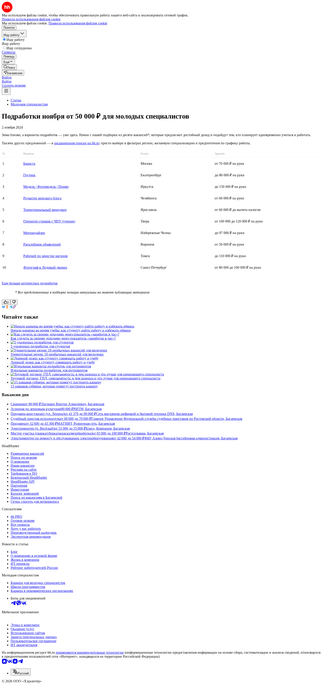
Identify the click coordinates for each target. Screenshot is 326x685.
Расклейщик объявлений (42, 244)
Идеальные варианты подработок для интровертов (49, 370)
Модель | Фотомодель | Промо (46, 187)
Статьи (16, 100)
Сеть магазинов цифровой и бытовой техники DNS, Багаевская (144, 414)
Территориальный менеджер (45, 210)
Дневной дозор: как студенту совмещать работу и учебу (53, 362)
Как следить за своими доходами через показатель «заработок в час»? (63, 338)
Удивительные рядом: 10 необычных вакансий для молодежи (57, 354)
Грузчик (29, 175)
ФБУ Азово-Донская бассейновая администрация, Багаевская (191, 438)
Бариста (29, 163)
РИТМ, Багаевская (87, 409)
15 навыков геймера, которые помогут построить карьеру (54, 386)
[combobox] (21, 672)
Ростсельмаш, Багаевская (145, 433)
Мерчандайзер (34, 233)
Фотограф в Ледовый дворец (45, 267)
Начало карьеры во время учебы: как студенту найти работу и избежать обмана (71, 330)
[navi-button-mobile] (6, 91)
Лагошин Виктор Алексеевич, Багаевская (72, 404)
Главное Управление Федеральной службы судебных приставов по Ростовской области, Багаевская (166, 419)
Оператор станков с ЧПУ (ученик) (49, 221)
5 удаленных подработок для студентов (40, 346)
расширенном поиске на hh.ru (76, 143)
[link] (9, 67)
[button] (7, 77)
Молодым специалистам (29, 104)
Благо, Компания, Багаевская (108, 428)
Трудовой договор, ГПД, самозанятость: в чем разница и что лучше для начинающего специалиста (85, 378)
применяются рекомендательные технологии (90, 652)
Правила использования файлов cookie (78, 23)
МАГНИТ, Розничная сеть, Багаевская (86, 423)
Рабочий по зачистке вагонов (45, 256)
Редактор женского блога (42, 198)
